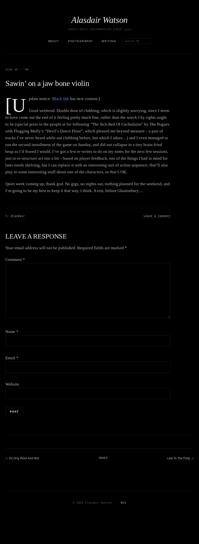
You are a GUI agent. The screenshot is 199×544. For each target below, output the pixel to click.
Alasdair (18, 216)
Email (11, 358)
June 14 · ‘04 (16, 69)
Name (11, 331)
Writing (109, 41)
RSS (123, 502)
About (53, 41)
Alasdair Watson (99, 20)
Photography (80, 41)
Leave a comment (157, 216)
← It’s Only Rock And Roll (22, 458)
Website (12, 384)
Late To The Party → (180, 458)
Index (103, 458)
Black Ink (60, 98)
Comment (15, 259)
